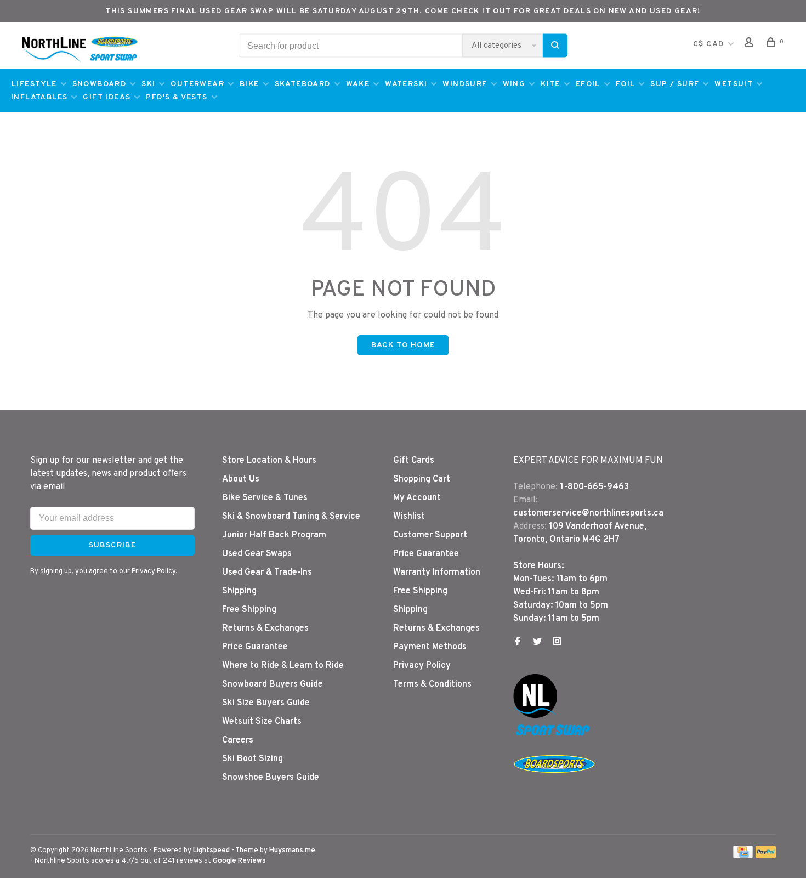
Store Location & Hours (269, 460)
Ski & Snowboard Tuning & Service (291, 516)
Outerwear (197, 84)
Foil (625, 84)
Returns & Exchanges (265, 628)
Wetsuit (733, 84)
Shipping (239, 591)
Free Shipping (249, 609)
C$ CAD (709, 44)
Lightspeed (211, 850)
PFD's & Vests (176, 97)
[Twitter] (537, 642)
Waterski (406, 84)
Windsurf (464, 84)
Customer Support (430, 535)
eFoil (588, 84)
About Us (240, 479)
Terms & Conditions (432, 684)
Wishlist (409, 516)
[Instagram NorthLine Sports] (557, 642)
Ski (148, 84)
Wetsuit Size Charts (262, 721)
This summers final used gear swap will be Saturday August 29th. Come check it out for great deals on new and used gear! (403, 11)
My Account (417, 497)
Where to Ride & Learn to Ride (283, 665)
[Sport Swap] (554, 735)
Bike (249, 84)
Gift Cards (413, 460)
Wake (358, 84)
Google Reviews (239, 861)
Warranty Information (436, 572)
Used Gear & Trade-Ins (267, 572)
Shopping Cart (421, 479)
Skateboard (303, 84)
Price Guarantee (255, 647)
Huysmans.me (292, 850)
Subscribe (113, 545)
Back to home (403, 345)
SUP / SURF (674, 84)
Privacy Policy (422, 665)
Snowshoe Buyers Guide (270, 777)
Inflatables (39, 97)
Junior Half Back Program (274, 535)
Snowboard (99, 84)
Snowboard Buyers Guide (272, 684)
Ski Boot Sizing (252, 759)
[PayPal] (766, 856)
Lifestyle (34, 84)
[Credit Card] (743, 856)
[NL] (535, 715)
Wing (514, 84)
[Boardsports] (554, 783)
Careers (237, 740)
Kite (550, 84)
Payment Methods (430, 647)
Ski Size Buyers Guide (266, 703)
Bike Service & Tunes (265, 497)
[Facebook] (517, 642)
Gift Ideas (106, 97)
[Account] (750, 44)
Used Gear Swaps (257, 553)
